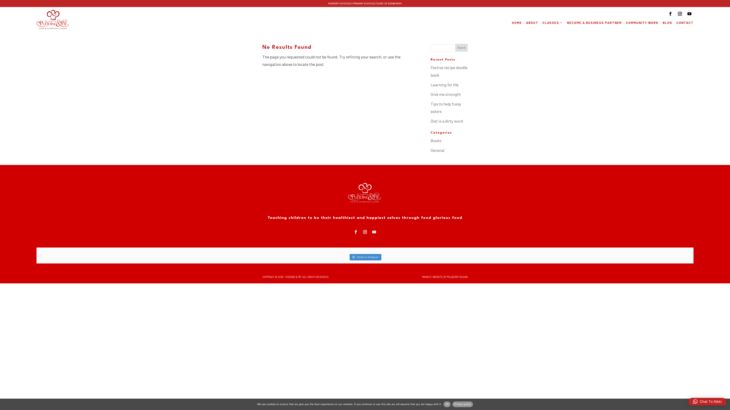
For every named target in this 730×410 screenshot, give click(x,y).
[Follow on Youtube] (690, 14)
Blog (667, 22)
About (532, 22)
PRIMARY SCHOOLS (364, 3)
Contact (685, 22)
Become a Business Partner (594, 22)
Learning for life (445, 84)
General (437, 150)
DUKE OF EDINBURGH (389, 3)
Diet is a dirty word (447, 120)
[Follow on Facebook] (670, 14)
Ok (447, 404)
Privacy (426, 276)
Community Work (642, 22)
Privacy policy (462, 404)
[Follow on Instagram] (680, 14)
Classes (550, 22)
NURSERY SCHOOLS (339, 3)
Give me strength (446, 94)
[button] (707, 401)
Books (436, 140)
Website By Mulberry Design (450, 276)
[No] (725, 404)
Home (517, 22)
